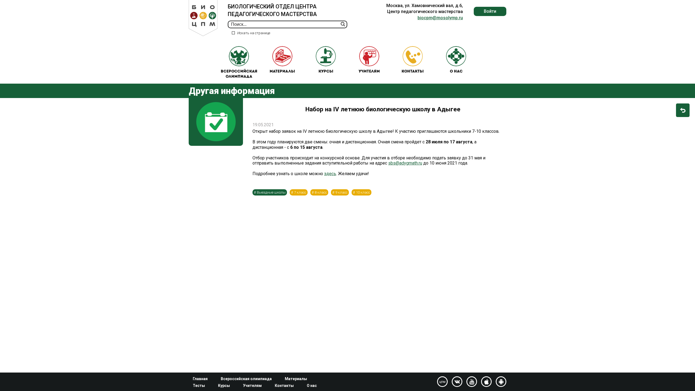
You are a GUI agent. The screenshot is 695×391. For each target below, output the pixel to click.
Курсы (325, 72)
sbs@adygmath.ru (405, 163)
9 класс (341, 192)
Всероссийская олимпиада (239, 74)
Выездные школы (271, 192)
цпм (442, 382)
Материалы (282, 72)
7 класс (300, 192)
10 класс (363, 192)
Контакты (413, 72)
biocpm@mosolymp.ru (440, 17)
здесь (330, 173)
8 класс (321, 192)
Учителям (369, 72)
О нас (456, 72)
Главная (200, 379)
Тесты (199, 385)
